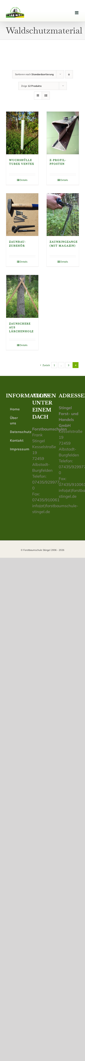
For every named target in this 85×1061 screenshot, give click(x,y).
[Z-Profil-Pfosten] (63, 133)
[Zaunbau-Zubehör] (22, 214)
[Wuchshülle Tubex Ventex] (22, 133)
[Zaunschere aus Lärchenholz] (22, 296)
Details (23, 180)
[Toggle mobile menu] (77, 13)
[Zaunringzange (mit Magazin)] (63, 214)
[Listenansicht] (46, 95)
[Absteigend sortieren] (69, 74)
